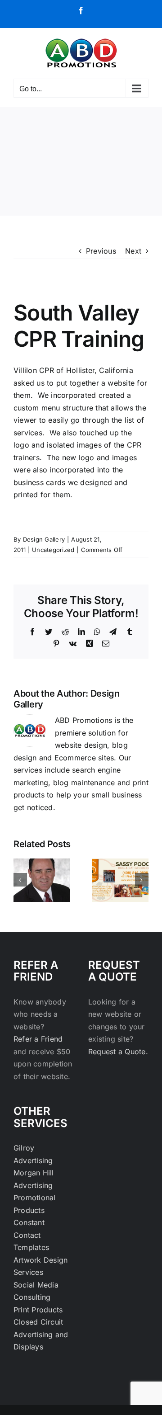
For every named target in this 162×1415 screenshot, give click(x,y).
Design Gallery (44, 539)
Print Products (38, 1309)
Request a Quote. (118, 1051)
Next (133, 250)
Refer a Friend (38, 1038)
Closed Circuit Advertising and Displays (41, 1334)
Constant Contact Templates (31, 1235)
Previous (101, 250)
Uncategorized (53, 549)
